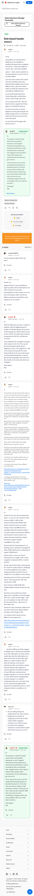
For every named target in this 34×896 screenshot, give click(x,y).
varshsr (10, 49)
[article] (17, 262)
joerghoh (12, 131)
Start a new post (19, 238)
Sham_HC (11, 706)
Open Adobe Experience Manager (18, 24)
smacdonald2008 (13, 253)
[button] (10, 45)
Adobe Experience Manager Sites (10, 8)
